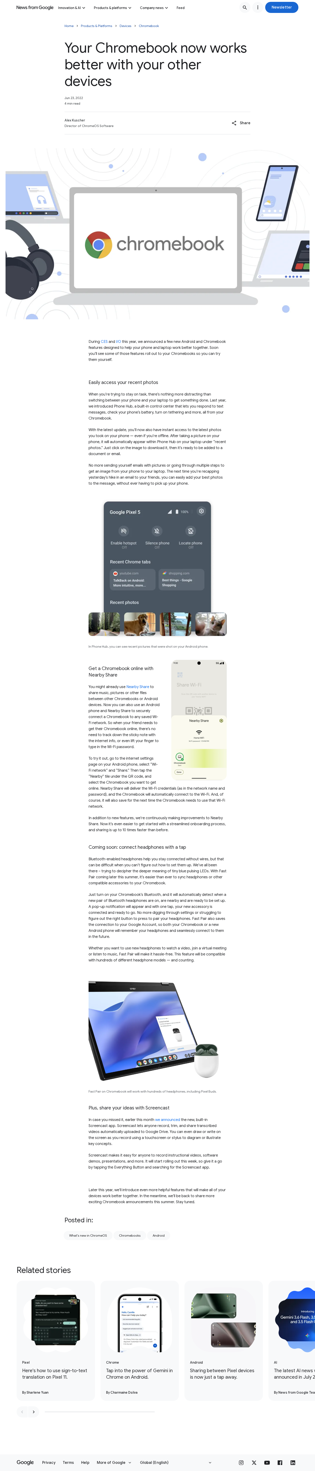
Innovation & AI (69, 8)
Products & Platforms (96, 26)
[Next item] (33, 1411)
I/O (118, 341)
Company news (152, 8)
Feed (180, 8)
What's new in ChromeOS (88, 1235)
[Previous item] (22, 1411)
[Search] (244, 7)
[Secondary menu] (257, 7)
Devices (125, 26)
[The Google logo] (25, 1462)
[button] (281, 7)
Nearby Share (137, 687)
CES (104, 341)
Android (159, 1235)
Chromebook (149, 26)
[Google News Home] (35, 7)
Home (69, 26)
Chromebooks (130, 1235)
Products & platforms (110, 8)
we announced (167, 1120)
